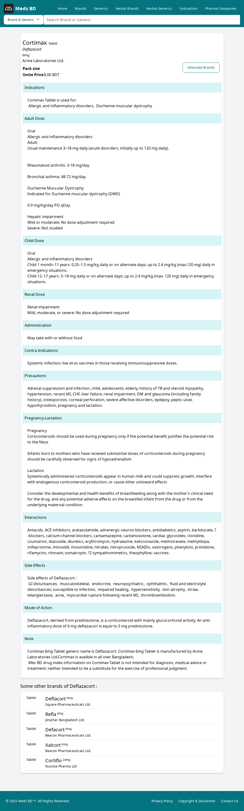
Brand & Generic (21, 19)
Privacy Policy (162, 801)
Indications (189, 8)
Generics (101, 8)
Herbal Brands (127, 8)
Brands (80, 8)
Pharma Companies (220, 8)
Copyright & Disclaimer (196, 801)
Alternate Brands (201, 67)
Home (62, 8)
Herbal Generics (159, 8)
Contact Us (229, 801)
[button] (202, 67)
